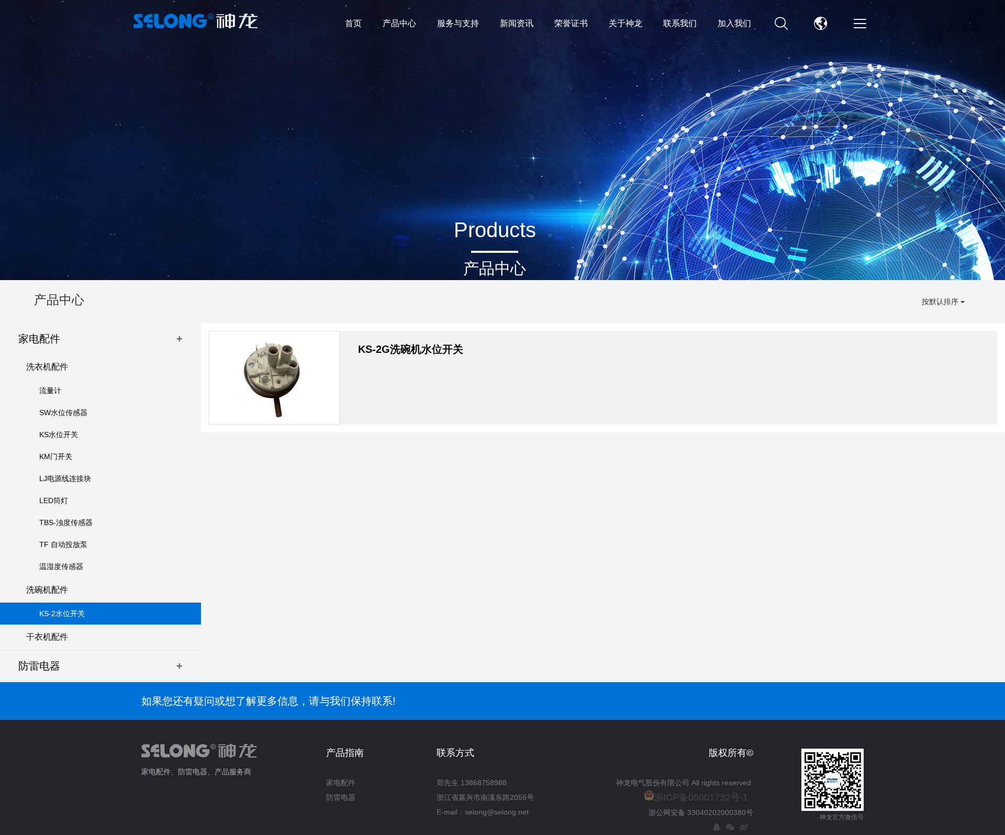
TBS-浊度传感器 (66, 522)
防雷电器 (100, 666)
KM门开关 (55, 456)
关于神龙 (625, 23)
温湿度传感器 (61, 566)
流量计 (50, 390)
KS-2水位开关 (62, 613)
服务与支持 (458, 23)
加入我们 (734, 23)
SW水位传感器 (63, 412)
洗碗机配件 (47, 589)
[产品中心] (502, 140)
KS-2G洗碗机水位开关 (410, 349)
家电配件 (100, 338)
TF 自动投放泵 (63, 544)
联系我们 (680, 23)
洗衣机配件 (47, 366)
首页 (353, 23)
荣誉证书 (571, 23)
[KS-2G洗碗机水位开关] (274, 378)
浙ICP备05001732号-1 (701, 797)
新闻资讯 (516, 23)
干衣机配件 (47, 636)
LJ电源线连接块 (65, 478)
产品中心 (399, 23)
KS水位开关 (58, 434)
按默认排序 (941, 301)
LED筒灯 (53, 500)
